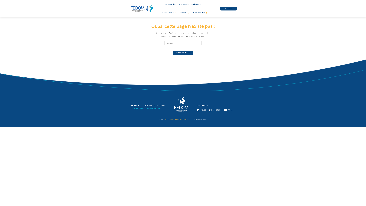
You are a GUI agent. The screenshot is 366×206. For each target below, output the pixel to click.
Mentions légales (169, 119)
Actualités (183, 13)
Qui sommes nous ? (166, 13)
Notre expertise (199, 13)
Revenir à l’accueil (183, 53)
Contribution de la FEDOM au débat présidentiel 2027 (183, 4)
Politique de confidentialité (180, 119)
